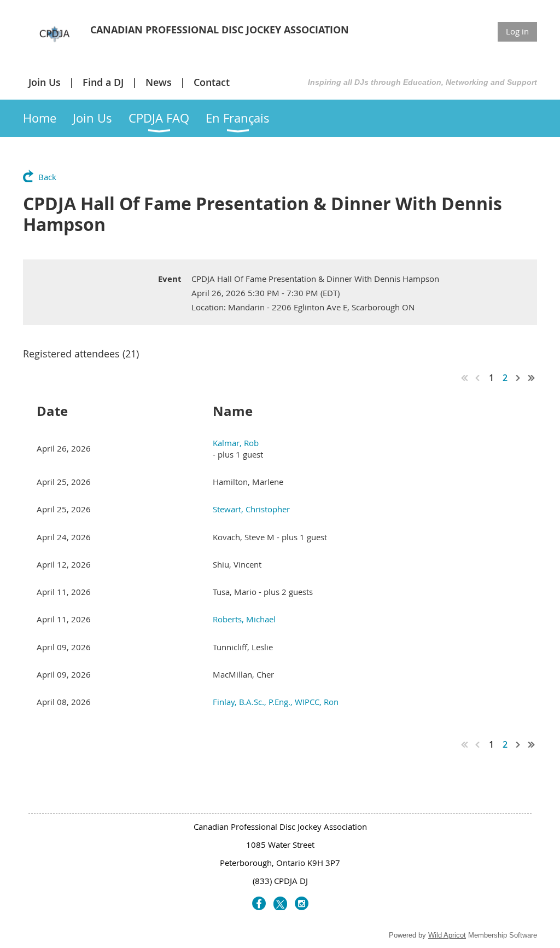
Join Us (44, 82)
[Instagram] (301, 903)
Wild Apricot (447, 935)
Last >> (531, 377)
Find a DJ (103, 82)
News (158, 82)
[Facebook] (259, 903)
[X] (280, 903)
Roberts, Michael (244, 619)
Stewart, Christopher (251, 509)
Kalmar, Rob (236, 442)
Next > (518, 377)
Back (47, 176)
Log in (517, 31)
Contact (212, 82)
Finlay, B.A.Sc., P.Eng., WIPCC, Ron (276, 701)
